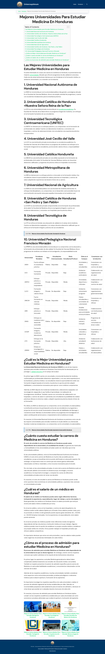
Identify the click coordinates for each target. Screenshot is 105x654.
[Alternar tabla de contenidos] (67, 27)
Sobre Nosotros (52, 650)
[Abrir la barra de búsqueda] (87, 4)
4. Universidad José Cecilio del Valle (36, 38)
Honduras (24, 11)
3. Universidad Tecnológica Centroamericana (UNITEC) (42, 36)
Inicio (74, 4)
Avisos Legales (41, 648)
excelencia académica (66, 109)
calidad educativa (37, 372)
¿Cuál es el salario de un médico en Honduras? (40, 58)
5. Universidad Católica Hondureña (36, 40)
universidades (34, 75)
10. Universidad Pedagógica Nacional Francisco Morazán (42, 51)
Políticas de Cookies (58, 648)
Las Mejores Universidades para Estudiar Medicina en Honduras (45, 29)
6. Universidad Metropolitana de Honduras (38, 42)
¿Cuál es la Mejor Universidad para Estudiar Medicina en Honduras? (46, 53)
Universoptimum (31, 4)
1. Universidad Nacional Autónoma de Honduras (40, 31)
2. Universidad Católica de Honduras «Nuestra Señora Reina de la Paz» (47, 34)
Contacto (80, 4)
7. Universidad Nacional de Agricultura (37, 44)
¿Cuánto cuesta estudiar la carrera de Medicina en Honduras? (44, 55)
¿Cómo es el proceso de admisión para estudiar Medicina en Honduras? (47, 60)
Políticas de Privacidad (49, 648)
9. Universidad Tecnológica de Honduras (38, 49)
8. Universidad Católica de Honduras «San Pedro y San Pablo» (44, 47)
